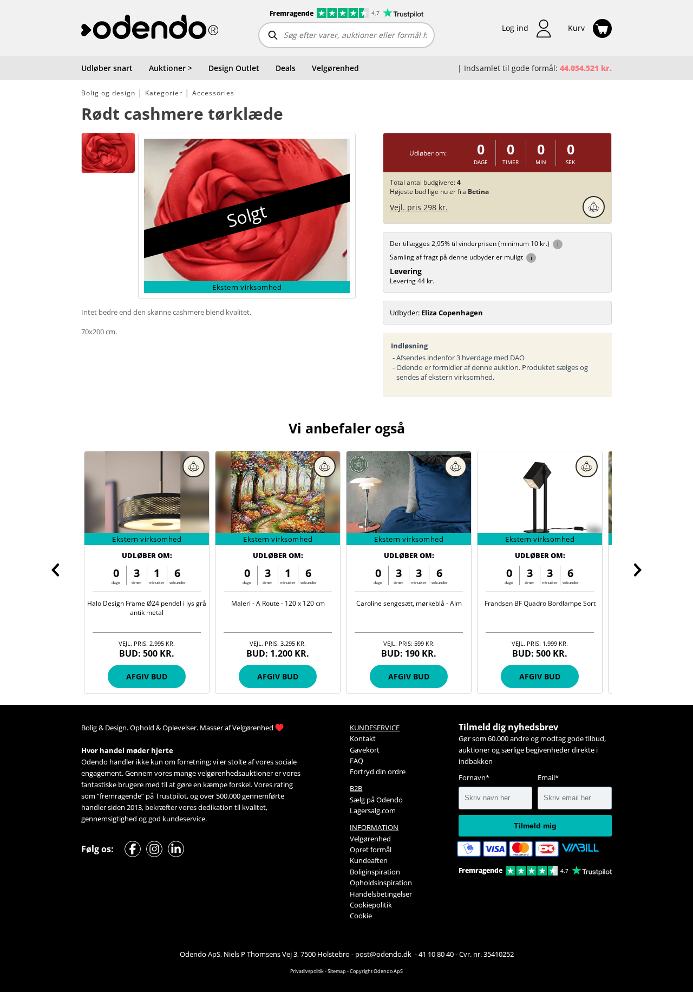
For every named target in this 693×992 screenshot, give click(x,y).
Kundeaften (369, 860)
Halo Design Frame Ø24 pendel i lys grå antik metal (146, 608)
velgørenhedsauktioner (235, 773)
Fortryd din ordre (378, 771)
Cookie (361, 915)
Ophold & (145, 727)
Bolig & (92, 727)
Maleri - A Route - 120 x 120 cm (278, 603)
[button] (527, 28)
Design (116, 727)
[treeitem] (170, 68)
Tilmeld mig (535, 825)
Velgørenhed (252, 727)
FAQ (356, 761)
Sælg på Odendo (376, 800)
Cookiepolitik (371, 905)
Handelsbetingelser (381, 894)
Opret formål (370, 849)
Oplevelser (179, 727)
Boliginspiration (375, 872)
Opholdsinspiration (381, 882)
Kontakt (363, 738)
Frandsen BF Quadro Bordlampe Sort (540, 603)
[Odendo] (149, 28)
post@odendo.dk (384, 954)
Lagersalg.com (373, 810)
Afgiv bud (146, 676)
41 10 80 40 (436, 954)
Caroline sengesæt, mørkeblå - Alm (409, 603)
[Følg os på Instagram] (154, 849)
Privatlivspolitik (307, 971)
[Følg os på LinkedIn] (176, 849)
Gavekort (365, 750)
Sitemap (337, 971)
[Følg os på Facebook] (133, 849)
